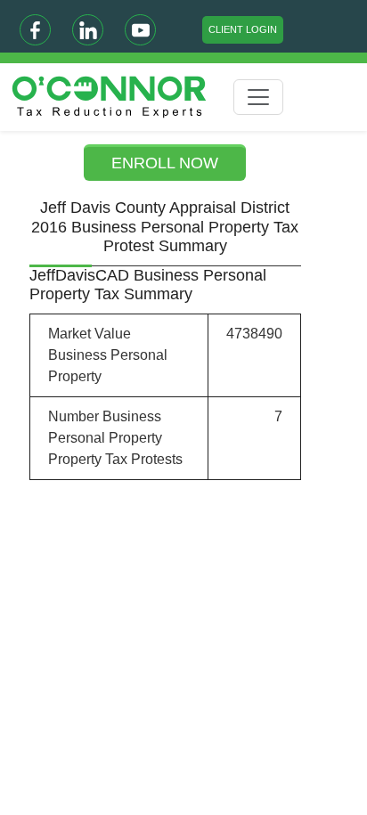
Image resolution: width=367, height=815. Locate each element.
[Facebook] (35, 29)
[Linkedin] (87, 29)
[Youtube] (140, 29)
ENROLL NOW (164, 163)
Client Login (242, 29)
